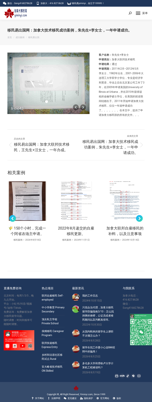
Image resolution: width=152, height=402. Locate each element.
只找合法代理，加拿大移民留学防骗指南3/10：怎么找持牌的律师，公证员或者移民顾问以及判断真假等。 (98, 313)
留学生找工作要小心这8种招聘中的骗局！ (98, 349)
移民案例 (18, 240)
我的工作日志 (90, 295)
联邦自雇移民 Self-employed (53, 297)
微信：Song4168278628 (19, 3)
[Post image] (27, 201)
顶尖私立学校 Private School (50, 321)
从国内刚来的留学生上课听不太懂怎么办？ (97, 333)
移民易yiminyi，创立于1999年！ (88, 3)
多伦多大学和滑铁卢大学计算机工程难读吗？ (97, 365)
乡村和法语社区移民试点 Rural (52, 356)
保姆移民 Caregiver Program (53, 333)
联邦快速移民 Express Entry (50, 345)
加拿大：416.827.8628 (52, 3)
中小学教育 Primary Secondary (53, 309)
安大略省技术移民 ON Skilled (52, 368)
